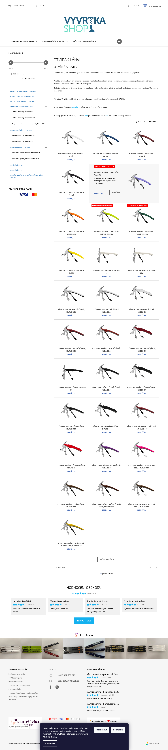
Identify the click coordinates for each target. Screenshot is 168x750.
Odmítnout (101, 729)
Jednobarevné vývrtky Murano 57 (23, 112)
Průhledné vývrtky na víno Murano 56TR (26, 153)
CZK (136, 6)
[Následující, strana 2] (150, 567)
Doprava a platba (14, 689)
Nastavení (50, 743)
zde (86, 115)
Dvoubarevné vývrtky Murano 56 (23, 135)
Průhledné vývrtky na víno (20, 148)
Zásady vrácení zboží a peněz (19, 685)
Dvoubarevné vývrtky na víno (21, 130)
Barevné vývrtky (16, 170)
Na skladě (18, 74)
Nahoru (61, 567)
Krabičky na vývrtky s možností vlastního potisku (26, 176)
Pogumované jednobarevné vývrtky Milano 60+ (28, 124)
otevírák (74, 107)
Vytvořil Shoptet (154, 743)
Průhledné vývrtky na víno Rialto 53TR (25, 159)
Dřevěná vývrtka (16, 165)
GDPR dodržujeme (15, 678)
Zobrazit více (84, 620)
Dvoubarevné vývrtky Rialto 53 (22, 141)
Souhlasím (118, 729)
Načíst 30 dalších (107, 559)
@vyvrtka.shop (86, 635)
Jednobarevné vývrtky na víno (21, 107)
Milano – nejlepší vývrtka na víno (23, 92)
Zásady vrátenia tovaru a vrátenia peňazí (23, 693)
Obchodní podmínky (15, 681)
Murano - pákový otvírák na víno (22, 97)
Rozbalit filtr (27, 78)
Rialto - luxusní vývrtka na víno (22, 102)
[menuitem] (24, 41)
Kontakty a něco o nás (16, 674)
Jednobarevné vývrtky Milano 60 (23, 118)
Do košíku (116, 192)
